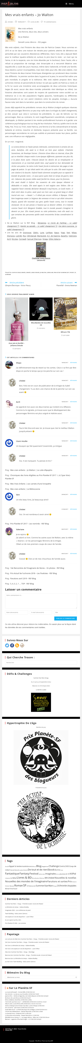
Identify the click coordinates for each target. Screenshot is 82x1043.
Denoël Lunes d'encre (32, 272)
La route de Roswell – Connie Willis (15, 992)
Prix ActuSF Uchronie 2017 (61, 272)
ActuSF (7, 866)
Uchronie (8, 274)
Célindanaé (31, 236)
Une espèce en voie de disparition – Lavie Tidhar (19, 917)
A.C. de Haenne (53, 236)
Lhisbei (10, 22)
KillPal (73, 873)
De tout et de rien (37, 869)
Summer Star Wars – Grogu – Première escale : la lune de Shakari (24, 904)
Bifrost (34, 866)
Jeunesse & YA (64, 874)
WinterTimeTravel (11, 889)
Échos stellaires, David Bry (12, 1000)
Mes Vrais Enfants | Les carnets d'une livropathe (30, 484)
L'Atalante (7, 878)
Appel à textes (15, 866)
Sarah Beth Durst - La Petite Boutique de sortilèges (20, 1009)
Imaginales (50, 873)
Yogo (63, 232)
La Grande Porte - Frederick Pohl (14, 1013)
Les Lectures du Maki (11, 939)
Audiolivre (26, 866)
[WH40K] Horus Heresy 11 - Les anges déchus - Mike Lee (21, 1017)
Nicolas (15, 239)
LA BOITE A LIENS (41, 690)
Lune (42, 232)
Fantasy (24, 873)
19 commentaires (50, 22)
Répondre (73, 362)
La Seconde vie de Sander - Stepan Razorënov (18, 1015)
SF (75, 272)
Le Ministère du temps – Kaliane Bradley (17, 907)
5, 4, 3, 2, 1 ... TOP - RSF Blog (22, 583)
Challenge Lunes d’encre (41, 258)
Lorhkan (49, 232)
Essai (61, 870)
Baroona (7, 955)
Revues (12, 886)
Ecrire (57, 869)
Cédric (35, 232)
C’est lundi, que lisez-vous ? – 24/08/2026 (17, 1002)
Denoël (23, 272)
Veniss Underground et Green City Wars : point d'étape (21, 1006)
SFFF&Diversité (31, 886)
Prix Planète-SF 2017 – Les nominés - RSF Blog (29, 523)
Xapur (56, 232)
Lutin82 (19, 236)
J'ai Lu (57, 874)
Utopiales (71, 885)
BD (31, 866)
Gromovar (27, 232)
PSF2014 (74, 882)
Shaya (18, 363)
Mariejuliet (41, 236)
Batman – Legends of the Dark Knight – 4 (17, 1019)
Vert (68, 232)
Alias (6, 952)
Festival (34, 873)
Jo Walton (43, 272)
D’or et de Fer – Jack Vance (12, 1007)
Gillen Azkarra (54, 239)
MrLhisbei (49, 877)
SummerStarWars (44, 885)
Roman (18, 885)
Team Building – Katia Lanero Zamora (16, 913)
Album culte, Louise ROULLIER (14, 1004)
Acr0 (9, 239)
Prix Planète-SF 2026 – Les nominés (15, 923)
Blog (38, 866)
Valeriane (73, 236)
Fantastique (12, 873)
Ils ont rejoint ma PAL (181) (13, 920)
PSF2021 (7, 886)
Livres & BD (35, 22)
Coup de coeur (16, 272)
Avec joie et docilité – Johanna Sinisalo (16, 344)
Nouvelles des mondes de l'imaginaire (26, 881)
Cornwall (22, 239)
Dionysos (11, 236)
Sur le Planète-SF (20, 988)
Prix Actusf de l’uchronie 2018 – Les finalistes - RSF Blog (33, 573)
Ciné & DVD (64, 866)
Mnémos (42, 878)
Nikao (74, 232)
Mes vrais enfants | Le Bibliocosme (25, 489)
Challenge (54, 866)
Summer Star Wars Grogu (41, 678)
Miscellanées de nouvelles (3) (41, 324)
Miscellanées (35, 878)
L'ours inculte (21, 441)
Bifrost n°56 (65, 332)
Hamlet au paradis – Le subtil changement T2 (38, 226)
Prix (70, 881)
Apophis (64, 236)
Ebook (51, 869)
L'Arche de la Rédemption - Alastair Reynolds (18, 1011)
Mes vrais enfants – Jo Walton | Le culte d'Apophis (31, 470)
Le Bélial (13, 878)
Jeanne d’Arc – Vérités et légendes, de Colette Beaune (20, 996)
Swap (55, 886)
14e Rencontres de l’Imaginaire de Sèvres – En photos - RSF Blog (37, 568)
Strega (45, 239)
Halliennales (42, 874)
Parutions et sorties (57, 881)
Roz (24, 236)
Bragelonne (45, 866)
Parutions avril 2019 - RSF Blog (23, 578)
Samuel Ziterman (34, 239)
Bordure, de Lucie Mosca (12, 998)
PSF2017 (72, 272)
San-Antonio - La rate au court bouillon (16, 994)
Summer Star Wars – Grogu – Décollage (22, 952)
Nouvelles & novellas (65, 877)
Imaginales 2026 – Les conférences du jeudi (17, 910)
